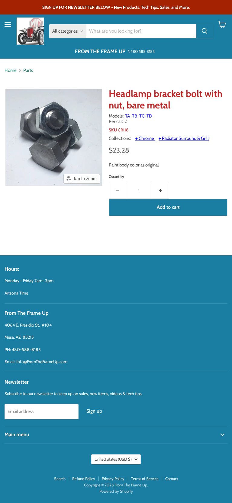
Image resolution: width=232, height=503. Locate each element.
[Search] (204, 31)
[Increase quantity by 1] (160, 190)
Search (60, 478)
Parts (28, 70)
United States (113, 459)
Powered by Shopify (116, 491)
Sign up (94, 411)
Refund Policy (83, 478)
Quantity (116, 176)
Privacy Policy (113, 478)
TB (134, 116)
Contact (171, 478)
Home (11, 70)
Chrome (145, 138)
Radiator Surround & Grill (184, 138)
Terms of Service (145, 478)
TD (149, 116)
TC (141, 116)
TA (127, 116)
